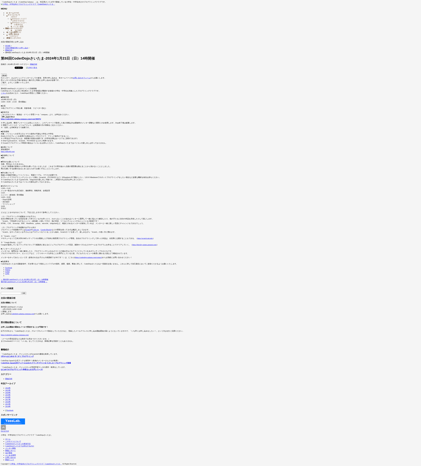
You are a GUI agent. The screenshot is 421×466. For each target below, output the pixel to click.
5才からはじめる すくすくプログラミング (17, 356)
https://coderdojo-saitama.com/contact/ (88, 257)
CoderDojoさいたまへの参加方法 (18, 23)
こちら (3, 93)
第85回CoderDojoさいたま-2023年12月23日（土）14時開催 (24, 279)
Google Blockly (46, 230)
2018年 (8, 397)
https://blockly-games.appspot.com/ (144, 245)
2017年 (8, 399)
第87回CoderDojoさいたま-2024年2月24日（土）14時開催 (24, 282)
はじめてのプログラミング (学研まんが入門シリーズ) (22, 369)
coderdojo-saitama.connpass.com (22, 314)
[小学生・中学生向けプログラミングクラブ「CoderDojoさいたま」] (28, 4)
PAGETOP (5, 431)
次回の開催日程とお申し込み (16, 48)
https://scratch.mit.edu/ (145, 238)
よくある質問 (10, 455)
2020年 (8, 393)
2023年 (8, 390)
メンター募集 (18, 26)
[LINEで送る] (31, 68)
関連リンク (9, 460)
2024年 (8, 388)
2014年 (8, 406)
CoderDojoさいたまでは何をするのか (18, 20)
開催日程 (8, 50)
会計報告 (18, 30)
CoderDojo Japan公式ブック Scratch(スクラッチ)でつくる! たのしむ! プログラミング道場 (36, 363)
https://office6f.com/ (8, 151)
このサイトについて (13, 441)
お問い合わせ (10, 457)
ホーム (8, 439)
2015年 (8, 404)
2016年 (8, 402)
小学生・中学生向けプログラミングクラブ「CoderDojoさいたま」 (36, 464)
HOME (8, 46)
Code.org (35, 230)
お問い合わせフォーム (81, 78)
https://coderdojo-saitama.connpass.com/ (15, 335)
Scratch (28, 230)
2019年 (8, 395)
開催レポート (10, 451)
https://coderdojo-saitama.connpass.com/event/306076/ (21, 119)
